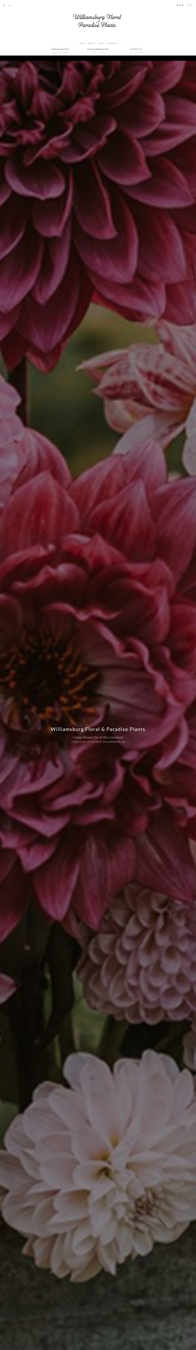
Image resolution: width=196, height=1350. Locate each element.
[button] (101, 43)
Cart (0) (190, 5)
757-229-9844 (137, 52)
